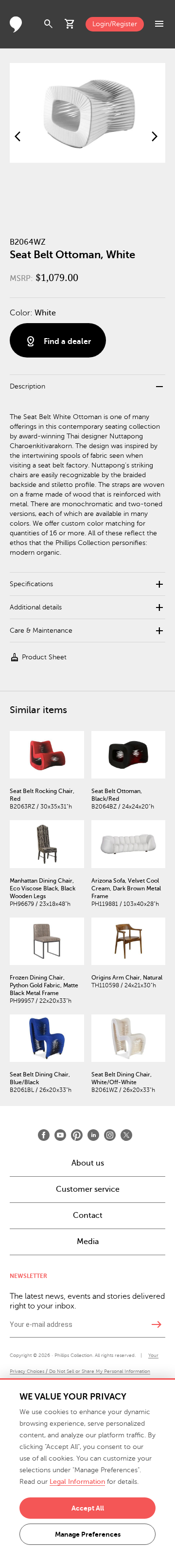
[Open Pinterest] (77, 1135)
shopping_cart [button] (70, 24)
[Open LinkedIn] (93, 1135)
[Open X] (126, 1135)
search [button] (48, 24)
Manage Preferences (88, 1534)
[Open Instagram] (110, 1135)
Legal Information (77, 1481)
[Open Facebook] (44, 1135)
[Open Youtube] (60, 1135)
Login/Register (114, 24)
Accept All (87, 1508)
